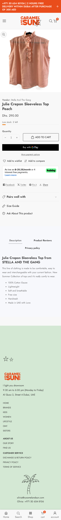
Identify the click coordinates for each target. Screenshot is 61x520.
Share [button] (45, 184)
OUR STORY (8, 443)
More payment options (30, 154)
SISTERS (6, 430)
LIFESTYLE (7, 421)
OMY (5, 426)
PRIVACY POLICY (10, 462)
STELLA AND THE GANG (21, 262)
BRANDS (7, 407)
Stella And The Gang (21, 100)
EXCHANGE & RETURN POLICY (17, 457)
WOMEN (7, 416)
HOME (6, 402)
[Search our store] (51, 21)
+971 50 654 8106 (34, 501)
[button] (30, 197)
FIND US (7, 447)
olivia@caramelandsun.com (30, 497)
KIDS (5, 412)
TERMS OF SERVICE (12, 466)
